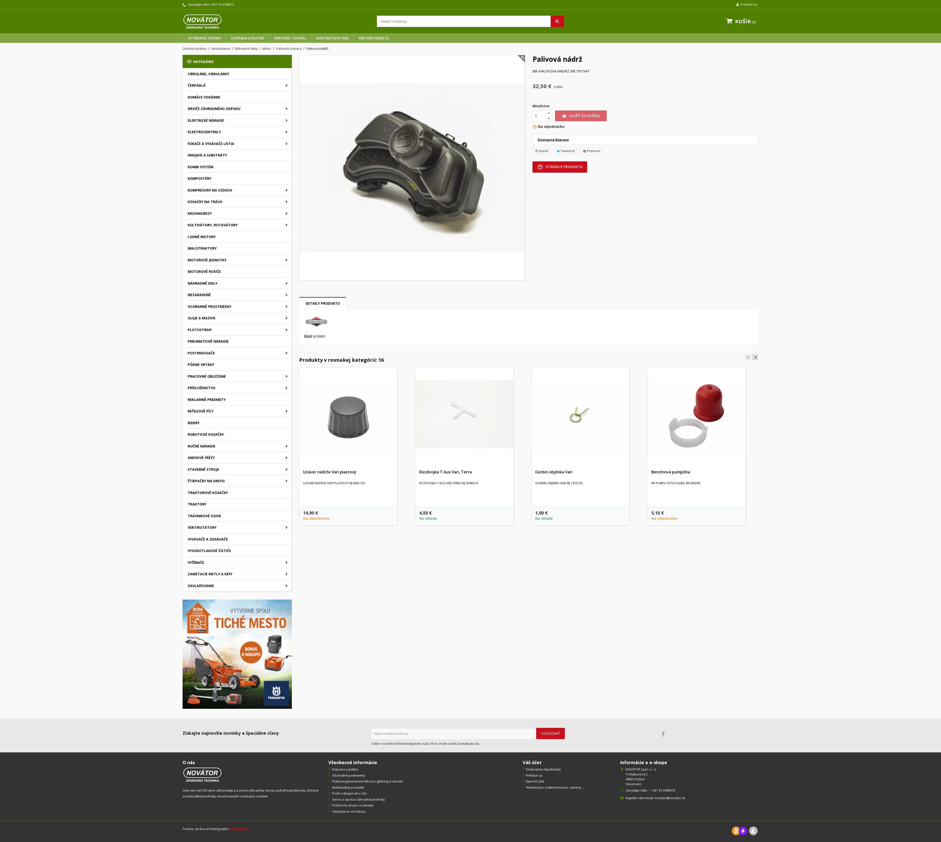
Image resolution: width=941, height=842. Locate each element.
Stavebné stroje (203, 469)
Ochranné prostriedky (209, 306)
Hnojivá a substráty (207, 155)
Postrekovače (201, 353)
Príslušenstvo (201, 387)
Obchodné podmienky (348, 775)
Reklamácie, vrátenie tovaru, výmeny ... (555, 787)
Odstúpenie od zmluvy (348, 811)
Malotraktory (202, 248)
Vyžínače (196, 562)
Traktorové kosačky (208, 492)
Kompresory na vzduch (210, 190)
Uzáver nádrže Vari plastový (329, 472)
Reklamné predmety (207, 399)
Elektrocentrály (204, 132)
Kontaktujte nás (332, 38)
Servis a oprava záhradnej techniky (358, 799)
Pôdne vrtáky (201, 364)
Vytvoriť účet (535, 781)
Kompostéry (199, 178)
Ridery (193, 423)
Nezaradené (199, 294)
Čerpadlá (197, 85)
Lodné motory (202, 236)
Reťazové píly (200, 411)
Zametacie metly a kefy (210, 574)
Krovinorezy (200, 213)
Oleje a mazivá (201, 318)
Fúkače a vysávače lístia (211, 143)
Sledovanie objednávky (543, 769)
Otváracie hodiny (204, 38)
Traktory (197, 504)
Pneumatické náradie (208, 341)
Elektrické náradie (206, 120)
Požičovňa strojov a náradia (352, 805)
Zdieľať (543, 151)
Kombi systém (200, 167)
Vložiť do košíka (581, 115)
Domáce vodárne (204, 97)
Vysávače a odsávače (208, 539)
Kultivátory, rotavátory (212, 225)
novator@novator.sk (670, 798)
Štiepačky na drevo (206, 481)
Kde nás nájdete (374, 38)
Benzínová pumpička (670, 472)
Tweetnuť (568, 151)
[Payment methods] (744, 830)
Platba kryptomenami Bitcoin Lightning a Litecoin (367, 781)
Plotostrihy (200, 329)
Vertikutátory (202, 527)
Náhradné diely (202, 283)
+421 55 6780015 (222, 4)
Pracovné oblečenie (207, 376)
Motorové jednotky (207, 260)
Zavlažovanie (201, 585)
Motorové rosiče (204, 271)
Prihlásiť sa (534, 775)
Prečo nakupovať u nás (349, 793)
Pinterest (593, 151)
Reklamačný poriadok (347, 787)
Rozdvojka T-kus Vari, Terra (445, 472)
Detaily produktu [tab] (323, 303)
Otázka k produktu (559, 167)
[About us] (202, 774)
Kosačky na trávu (205, 201)
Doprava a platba (247, 38)
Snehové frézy (201, 457)
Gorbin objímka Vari (553, 472)
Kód (308, 336)
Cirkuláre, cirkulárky (208, 74)
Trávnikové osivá (204, 516)
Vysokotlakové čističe (209, 550)
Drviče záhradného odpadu (214, 108)
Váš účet (532, 762)
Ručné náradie (201, 446)
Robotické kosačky (206, 434)
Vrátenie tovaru (290, 38)
